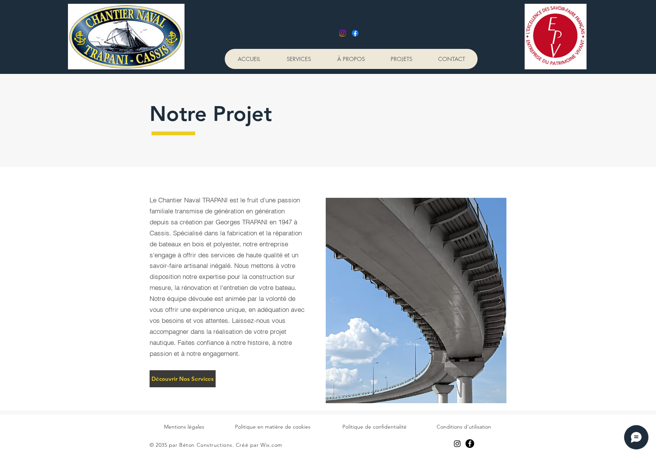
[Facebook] (355, 33)
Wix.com (271, 444)
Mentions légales (184, 426)
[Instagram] (342, 33)
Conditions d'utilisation (464, 426)
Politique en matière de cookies (273, 426)
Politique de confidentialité (374, 426)
